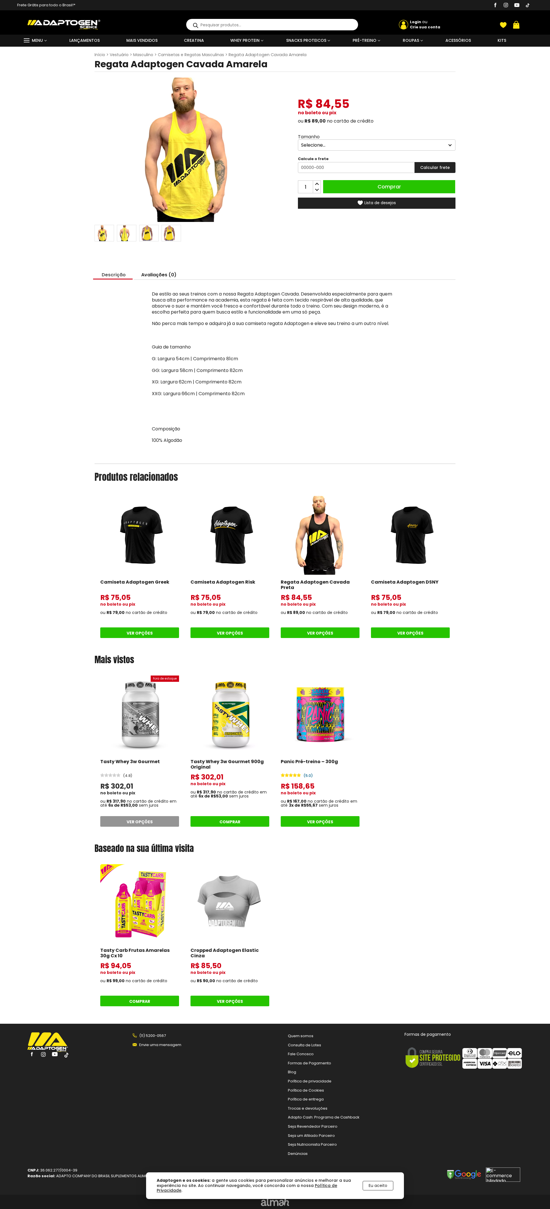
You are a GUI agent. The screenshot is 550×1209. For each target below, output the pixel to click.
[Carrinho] (516, 25)
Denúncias (298, 1153)
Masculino (143, 55)
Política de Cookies (306, 1090)
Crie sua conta (425, 27)
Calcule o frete (313, 159)
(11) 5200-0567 (152, 1035)
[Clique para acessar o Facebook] (495, 6)
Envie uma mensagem (160, 1044)
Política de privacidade (309, 1081)
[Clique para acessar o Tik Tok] (527, 6)
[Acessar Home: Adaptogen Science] (64, 28)
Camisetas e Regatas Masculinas (191, 55)
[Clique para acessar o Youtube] (516, 6)
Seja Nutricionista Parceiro (312, 1144)
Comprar (389, 186)
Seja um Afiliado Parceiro (311, 1135)
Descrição (114, 274)
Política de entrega (306, 1099)
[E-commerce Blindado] (503, 1176)
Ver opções (140, 633)
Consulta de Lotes (304, 1045)
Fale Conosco (301, 1054)
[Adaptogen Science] (48, 1050)
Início (100, 55)
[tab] (113, 275)
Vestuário (119, 55)
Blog (292, 1072)
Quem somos (300, 1036)
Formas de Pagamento (309, 1063)
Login (415, 22)
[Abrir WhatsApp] (535, 1194)
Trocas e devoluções (307, 1108)
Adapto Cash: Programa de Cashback (324, 1117)
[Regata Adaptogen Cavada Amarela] (149, 233)
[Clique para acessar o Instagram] (505, 6)
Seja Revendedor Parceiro (312, 1126)
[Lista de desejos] (503, 25)
